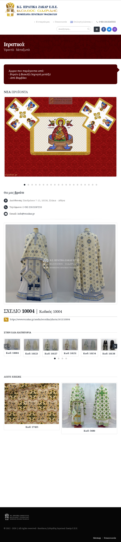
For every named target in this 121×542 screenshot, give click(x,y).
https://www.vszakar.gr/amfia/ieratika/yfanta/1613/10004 (40, 319)
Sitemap (97, 538)
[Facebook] (103, 29)
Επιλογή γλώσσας (82, 21)
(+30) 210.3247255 (107, 21)
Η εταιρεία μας (43, 21)
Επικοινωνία (60, 21)
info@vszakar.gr (26, 213)
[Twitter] (109, 29)
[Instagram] (114, 29)
